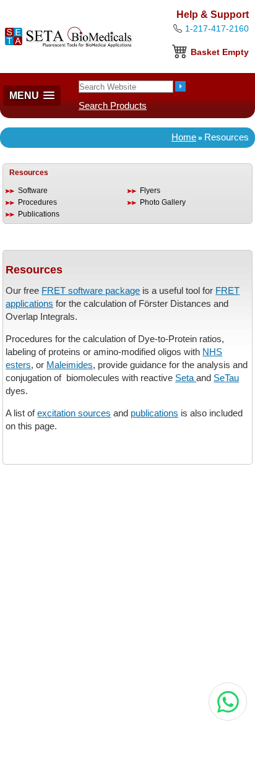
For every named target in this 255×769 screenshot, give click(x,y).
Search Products (113, 105)
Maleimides (69, 364)
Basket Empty (220, 52)
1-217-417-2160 (217, 28)
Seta (185, 377)
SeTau (226, 377)
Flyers (150, 190)
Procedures (37, 202)
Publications (38, 214)
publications (154, 413)
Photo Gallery (163, 202)
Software (33, 190)
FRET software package (90, 290)
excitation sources (74, 413)
